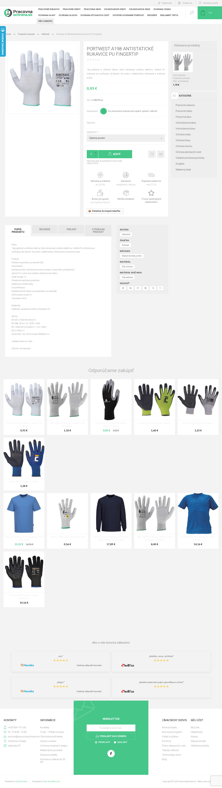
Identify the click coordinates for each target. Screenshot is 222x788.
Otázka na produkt (98, 230)
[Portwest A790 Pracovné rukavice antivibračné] (23, 579)
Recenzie (44, 229)
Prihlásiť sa (187, 3)
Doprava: (91, 122)
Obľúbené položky (200, 745)
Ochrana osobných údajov (54, 745)
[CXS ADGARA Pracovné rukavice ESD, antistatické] (67, 407)
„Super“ (61, 682)
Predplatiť (104, 742)
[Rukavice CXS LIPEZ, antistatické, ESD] (67, 521)
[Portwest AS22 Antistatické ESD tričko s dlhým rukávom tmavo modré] (111, 521)
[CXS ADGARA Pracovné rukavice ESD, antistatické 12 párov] (154, 521)
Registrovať (167, 3)
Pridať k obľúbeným (152, 154)
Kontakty (44, 727)
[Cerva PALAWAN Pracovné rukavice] (154, 407)
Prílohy (71, 229)
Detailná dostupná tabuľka (106, 211)
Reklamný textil (183, 169)
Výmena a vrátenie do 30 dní (52, 760)
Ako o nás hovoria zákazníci (111, 642)
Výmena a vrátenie (100, 179)
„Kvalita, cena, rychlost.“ (161, 656)
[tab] (18, 230)
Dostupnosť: (92, 111)
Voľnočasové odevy (186, 122)
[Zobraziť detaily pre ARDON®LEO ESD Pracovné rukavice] (186, 56)
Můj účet (195, 727)
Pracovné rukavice (185, 105)
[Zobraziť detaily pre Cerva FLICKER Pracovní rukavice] (179, 56)
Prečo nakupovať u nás (174, 745)
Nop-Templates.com (51, 781)
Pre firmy (166, 741)
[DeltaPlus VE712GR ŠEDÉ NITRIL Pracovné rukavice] (111, 407)
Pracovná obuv (183, 117)
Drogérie (180, 163)
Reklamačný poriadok (51, 750)
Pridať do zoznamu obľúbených (186, 64)
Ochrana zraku (183, 134)
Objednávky (197, 732)
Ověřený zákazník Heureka (89, 665)
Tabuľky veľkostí (170, 750)
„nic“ (60, 656)
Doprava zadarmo (151, 179)
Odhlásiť (122, 742)
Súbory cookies (48, 741)
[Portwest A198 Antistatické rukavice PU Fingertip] (23, 407)
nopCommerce (21, 781)
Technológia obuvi (171, 754)
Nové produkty (169, 727)
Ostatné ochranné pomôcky (190, 158)
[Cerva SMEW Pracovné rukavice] (23, 464)
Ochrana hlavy (183, 140)
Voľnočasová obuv (185, 128)
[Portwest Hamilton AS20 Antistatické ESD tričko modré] (23, 521)
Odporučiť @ (160, 154)
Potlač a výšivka (170, 736)
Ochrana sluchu (184, 146)
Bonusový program (172, 732)
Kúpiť (179, 64)
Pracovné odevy (184, 111)
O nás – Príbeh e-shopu (52, 732)
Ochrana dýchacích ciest (188, 152)
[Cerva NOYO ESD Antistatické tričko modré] (198, 521)
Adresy (194, 736)
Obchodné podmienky (51, 736)
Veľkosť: (92, 132)
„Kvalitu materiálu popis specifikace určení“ (161, 682)
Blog (164, 759)
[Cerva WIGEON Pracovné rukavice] (198, 407)
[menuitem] (54, 727)
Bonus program (100, 197)
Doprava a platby (48, 754)
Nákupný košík (198, 741)
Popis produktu (18, 230)
